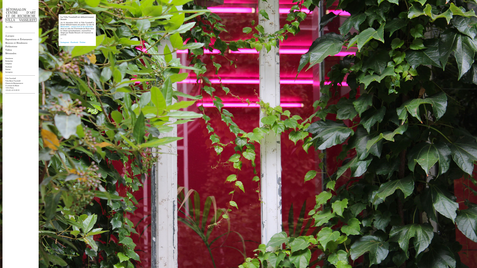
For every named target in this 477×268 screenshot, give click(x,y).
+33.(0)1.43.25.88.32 (12, 90)
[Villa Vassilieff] (20, 14)
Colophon (8, 63)
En (11, 27)
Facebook (8, 67)
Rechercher (9, 61)
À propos (9, 36)
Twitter (8, 69)
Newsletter (9, 58)
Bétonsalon (10, 53)
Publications (11, 46)
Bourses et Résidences (16, 43)
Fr (6, 27)
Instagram (9, 72)
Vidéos (8, 50)
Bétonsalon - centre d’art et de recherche (76, 27)
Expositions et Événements (18, 39)
